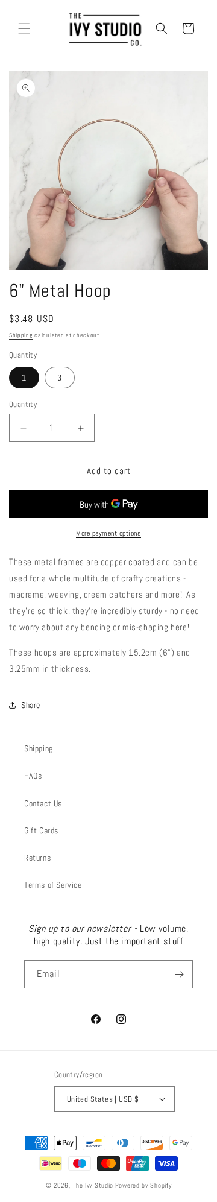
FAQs (33, 775)
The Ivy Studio (92, 1185)
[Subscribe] (179, 974)
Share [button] (30, 705)
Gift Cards (41, 830)
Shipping (21, 335)
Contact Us (43, 803)
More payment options (108, 533)
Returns (37, 857)
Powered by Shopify (143, 1185)
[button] (24, 28)
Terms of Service (53, 884)
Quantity (23, 404)
